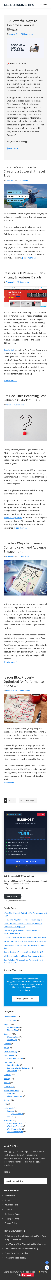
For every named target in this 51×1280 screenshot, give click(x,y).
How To (7, 1082)
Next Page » (30, 801)
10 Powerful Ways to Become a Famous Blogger (22, 25)
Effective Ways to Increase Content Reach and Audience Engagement (25, 547)
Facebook (11, 1111)
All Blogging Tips (27, 1271)
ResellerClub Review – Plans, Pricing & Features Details (25, 275)
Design (6, 1047)
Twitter (10, 1116)
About (7, 1200)
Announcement (10, 1016)
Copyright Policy (12, 1218)
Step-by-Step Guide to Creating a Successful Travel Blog (24, 171)
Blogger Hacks (13, 1027)
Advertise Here (11, 1204)
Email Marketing (10, 1051)
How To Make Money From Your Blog (21, 1248)
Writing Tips (12, 1039)
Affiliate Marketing (14, 1096)
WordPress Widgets (15, 1131)
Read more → (10, 1171)
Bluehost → (27, 1275)
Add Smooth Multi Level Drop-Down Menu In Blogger (25, 956)
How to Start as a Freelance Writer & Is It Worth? (23, 952)
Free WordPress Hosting (15, 1257)
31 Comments (23, 556)
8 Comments (19, 405)
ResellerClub (9, 350)
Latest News (9, 1086)
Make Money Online (11, 1090)
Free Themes (9, 1055)
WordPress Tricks (14, 1129)
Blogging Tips (13, 1037)
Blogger (7, 1024)
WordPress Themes (15, 1058)
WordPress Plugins (14, 1123)
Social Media (12, 1071)
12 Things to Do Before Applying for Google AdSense (25, 937)
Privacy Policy (11, 1223)
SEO (5, 1104)
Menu (45, 4)
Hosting (7, 1078)
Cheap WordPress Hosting (16, 1253)
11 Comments (25, 690)
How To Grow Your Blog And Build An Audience (25, 1244)
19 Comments (23, 282)
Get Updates (12, 896)
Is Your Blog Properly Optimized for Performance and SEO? (24, 681)
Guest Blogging (13, 1065)
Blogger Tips (12, 1030)
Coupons (7, 1043)
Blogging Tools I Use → (25, 999)
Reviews (7, 1100)
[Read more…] (14, 148)
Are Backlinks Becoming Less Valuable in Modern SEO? (25, 398)
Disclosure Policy (12, 1214)
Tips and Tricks (17, 1113)
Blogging (7, 1034)
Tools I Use (10, 1195)
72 (22, 800)
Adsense (10, 1093)
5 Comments (22, 180)
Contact (8, 1209)
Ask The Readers (10, 1020)
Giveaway (7, 1074)
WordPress (8, 1120)
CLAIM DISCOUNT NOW (25, 861)
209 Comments (27, 34)
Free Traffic (8, 1062)
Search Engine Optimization (18, 1068)
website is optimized (13, 517)
